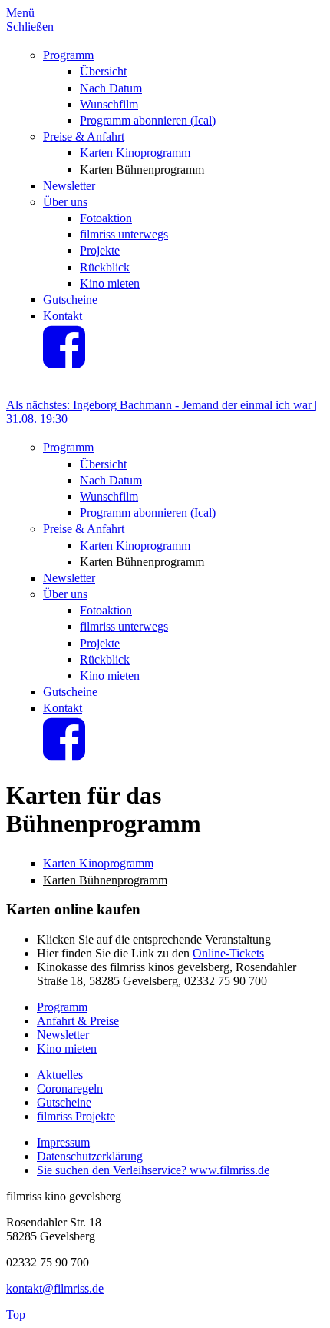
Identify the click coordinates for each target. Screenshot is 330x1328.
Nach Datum (111, 88)
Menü (20, 12)
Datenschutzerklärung (90, 1156)
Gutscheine (70, 299)
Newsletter (69, 185)
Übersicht (103, 71)
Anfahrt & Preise (78, 1020)
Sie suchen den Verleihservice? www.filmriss (146, 1170)
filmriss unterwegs (124, 234)
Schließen (30, 26)
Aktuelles (60, 1074)
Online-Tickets (228, 953)
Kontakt (62, 315)
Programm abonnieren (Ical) (148, 120)
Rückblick (105, 267)
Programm (68, 55)
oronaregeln (74, 1088)
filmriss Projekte (76, 1116)
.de (262, 1170)
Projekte (100, 250)
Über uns (65, 201)
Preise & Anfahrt (83, 136)
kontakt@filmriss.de (55, 1288)
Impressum (63, 1142)
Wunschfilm (109, 104)
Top (15, 1314)
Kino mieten (110, 283)
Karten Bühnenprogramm (142, 169)
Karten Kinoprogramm (135, 152)
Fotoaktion (106, 218)
